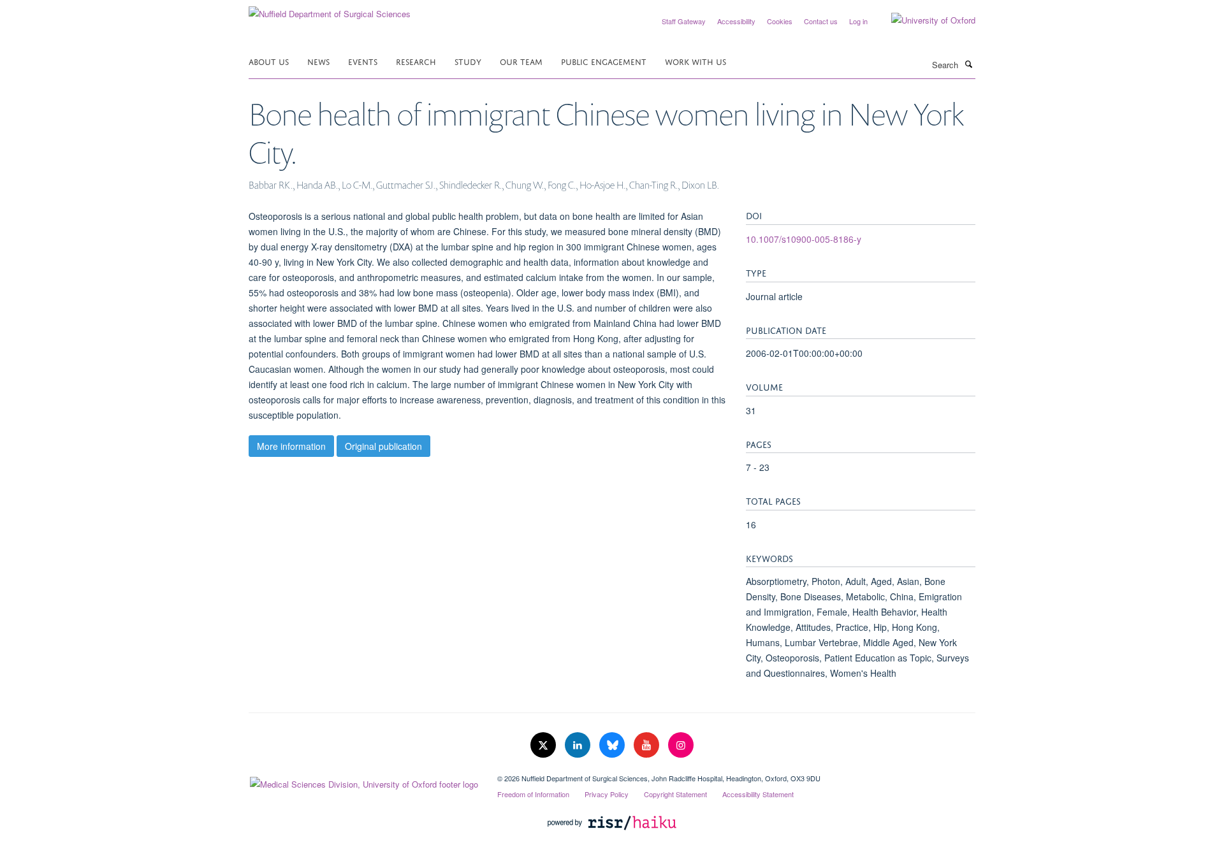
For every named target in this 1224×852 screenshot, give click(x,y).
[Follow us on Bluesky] (613, 745)
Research (416, 61)
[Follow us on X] (544, 745)
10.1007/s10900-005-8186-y (803, 239)
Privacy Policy (607, 794)
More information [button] (291, 446)
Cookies (779, 21)
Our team (521, 61)
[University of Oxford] (923, 20)
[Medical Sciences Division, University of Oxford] (363, 781)
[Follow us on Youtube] (648, 745)
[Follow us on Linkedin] (579, 745)
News (318, 61)
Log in (858, 21)
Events (362, 61)
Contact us (821, 21)
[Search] (968, 64)
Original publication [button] (383, 446)
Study (468, 61)
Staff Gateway (684, 21)
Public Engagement (603, 61)
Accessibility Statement (758, 794)
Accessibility (736, 21)
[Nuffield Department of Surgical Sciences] (330, 9)
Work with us (695, 61)
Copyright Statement (675, 794)
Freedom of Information (533, 794)
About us (269, 61)
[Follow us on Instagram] (681, 745)
